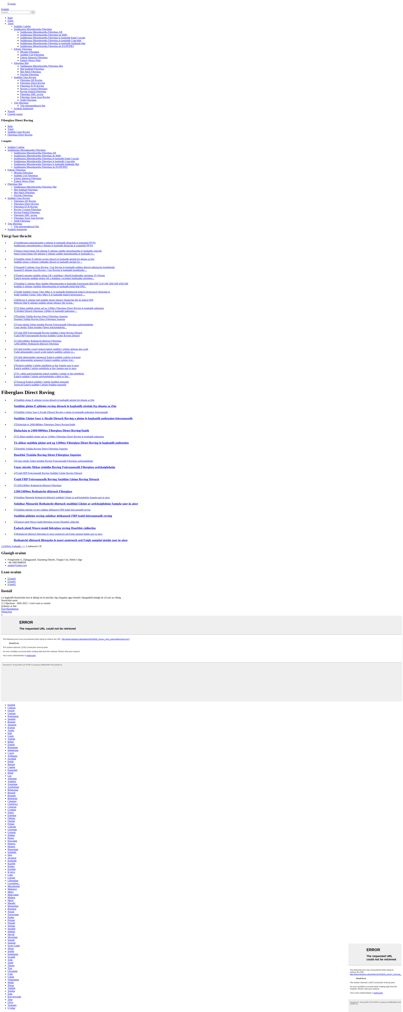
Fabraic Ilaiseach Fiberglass (34, 57)
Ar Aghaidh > (16, 546)
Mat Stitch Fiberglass (30, 71)
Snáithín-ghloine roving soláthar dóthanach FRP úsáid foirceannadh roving (63, 515)
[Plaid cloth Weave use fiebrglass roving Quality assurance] (46, 522)
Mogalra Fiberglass (29, 52)
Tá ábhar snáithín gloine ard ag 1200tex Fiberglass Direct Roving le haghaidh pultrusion (71, 442)
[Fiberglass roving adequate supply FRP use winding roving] (52, 509)
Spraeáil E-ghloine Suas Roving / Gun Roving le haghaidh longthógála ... (50, 270)
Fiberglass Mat (21, 63)
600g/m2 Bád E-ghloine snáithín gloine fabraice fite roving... (44, 303)
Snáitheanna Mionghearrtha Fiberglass (33, 29)
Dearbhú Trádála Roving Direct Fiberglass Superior (39, 319)
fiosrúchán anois (9, 600)
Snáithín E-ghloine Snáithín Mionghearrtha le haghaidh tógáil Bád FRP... (50, 286)
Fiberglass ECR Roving (32, 86)
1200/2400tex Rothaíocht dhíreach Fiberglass (36, 343)
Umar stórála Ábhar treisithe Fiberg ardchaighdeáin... (40, 327)
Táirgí (11, 23)
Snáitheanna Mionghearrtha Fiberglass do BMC (44, 35)
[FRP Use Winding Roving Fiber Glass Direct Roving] (48, 473)
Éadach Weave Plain (30, 60)
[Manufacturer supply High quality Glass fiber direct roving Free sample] (62, 497)
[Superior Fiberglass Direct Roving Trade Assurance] (41, 448)
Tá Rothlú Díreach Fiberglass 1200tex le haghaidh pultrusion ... (45, 311)
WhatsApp (6, 611)
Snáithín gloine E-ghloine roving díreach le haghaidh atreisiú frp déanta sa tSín (65, 406)
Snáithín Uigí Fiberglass (32, 54)
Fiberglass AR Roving (31, 80)
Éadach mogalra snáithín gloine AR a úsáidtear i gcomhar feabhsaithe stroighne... (54, 278)
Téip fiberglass (21, 102)
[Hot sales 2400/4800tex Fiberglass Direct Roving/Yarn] (44, 424)
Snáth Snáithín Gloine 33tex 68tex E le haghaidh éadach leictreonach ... (49, 294)
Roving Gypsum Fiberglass (33, 88)
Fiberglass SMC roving (31, 94)
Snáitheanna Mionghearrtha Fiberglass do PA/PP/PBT (47, 46)
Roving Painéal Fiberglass (33, 91)
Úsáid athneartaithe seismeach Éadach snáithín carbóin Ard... (44, 360)
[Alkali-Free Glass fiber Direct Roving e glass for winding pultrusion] (61, 412)
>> (24, 546)
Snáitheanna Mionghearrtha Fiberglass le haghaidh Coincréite (50, 40)
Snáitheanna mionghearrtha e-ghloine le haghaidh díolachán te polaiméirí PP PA (53, 245)
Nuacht (11, 111)
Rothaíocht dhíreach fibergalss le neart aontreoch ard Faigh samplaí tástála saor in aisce (71, 540)
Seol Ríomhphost (9, 609)
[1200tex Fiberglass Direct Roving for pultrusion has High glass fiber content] (59, 436)
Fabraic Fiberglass (23, 49)
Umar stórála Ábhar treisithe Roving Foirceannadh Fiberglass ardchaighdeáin (64, 467)
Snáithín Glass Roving (25, 77)
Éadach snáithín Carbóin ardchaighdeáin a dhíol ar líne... (42, 376)
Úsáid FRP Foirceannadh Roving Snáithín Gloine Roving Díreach (47, 335)
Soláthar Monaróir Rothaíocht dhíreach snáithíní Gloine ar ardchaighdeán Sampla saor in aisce (76, 503)
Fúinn (10, 20)
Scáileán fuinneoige (23, 108)
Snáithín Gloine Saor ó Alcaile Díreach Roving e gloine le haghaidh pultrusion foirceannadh (73, 418)
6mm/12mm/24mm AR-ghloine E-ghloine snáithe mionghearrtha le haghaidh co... (54, 253)
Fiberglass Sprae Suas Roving (35, 97)
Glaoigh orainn (15, 114)
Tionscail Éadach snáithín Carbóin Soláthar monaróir (40, 384)
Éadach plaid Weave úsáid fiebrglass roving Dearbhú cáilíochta (55, 528)
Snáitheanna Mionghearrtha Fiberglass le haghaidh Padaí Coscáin (52, 37)
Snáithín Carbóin (22, 26)
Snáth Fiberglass (28, 100)
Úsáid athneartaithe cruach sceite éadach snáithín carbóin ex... (44, 352)
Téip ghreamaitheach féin (32, 105)
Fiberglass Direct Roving (32, 83)
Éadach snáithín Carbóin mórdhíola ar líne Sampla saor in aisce (45, 368)
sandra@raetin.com (17, 565)
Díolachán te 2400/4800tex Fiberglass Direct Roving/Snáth (51, 430)
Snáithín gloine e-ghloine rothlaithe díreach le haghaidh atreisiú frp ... (48, 262)
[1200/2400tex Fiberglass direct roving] (37, 485)
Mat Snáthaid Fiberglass (32, 69)
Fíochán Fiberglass (29, 74)
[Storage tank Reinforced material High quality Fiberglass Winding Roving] (53, 461)
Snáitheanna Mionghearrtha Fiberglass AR (41, 32)
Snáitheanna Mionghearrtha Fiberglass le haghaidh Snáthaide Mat (52, 43)
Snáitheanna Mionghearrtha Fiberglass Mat (41, 66)
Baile (10, 18)
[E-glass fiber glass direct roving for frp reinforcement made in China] (54, 400)
